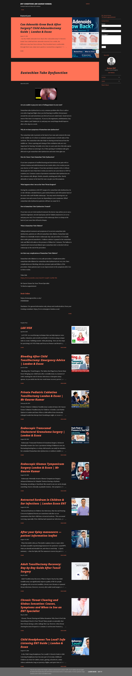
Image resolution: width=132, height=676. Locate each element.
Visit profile (111, 72)
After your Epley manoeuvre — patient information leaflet (41, 533)
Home (22, 9)
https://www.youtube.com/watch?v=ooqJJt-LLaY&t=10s (39, 278)
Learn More (92, 672)
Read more (63, 347)
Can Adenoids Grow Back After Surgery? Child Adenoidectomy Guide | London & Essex (40, 28)
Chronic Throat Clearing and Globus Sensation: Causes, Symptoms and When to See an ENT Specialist (41, 605)
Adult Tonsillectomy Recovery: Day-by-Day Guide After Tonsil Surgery (41, 567)
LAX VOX (26, 328)
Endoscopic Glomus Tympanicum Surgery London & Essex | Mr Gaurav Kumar (42, 467)
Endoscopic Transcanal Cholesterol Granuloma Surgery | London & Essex (43, 431)
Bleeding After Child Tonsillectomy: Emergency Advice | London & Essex (43, 360)
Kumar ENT (111, 68)
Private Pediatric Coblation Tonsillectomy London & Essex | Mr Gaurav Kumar (42, 395)
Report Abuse (105, 85)
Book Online (25, 293)
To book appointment (109, 17)
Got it (100, 672)
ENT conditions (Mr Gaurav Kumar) (36, 4)
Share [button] (21, 51)
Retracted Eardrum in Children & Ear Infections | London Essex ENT (43, 501)
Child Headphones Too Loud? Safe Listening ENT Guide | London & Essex (43, 643)
